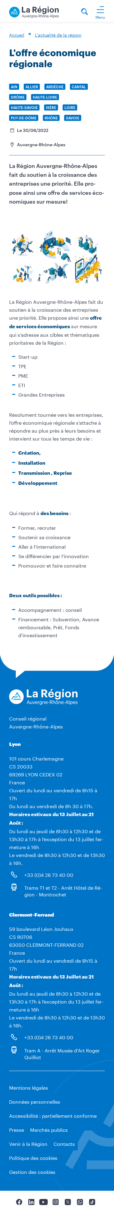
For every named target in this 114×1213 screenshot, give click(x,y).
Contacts (64, 1143)
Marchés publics (49, 1129)
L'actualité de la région (58, 34)
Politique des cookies (33, 1157)
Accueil (16, 34)
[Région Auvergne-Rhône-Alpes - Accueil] (34, 11)
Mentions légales (28, 1087)
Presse (16, 1129)
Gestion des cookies (32, 1171)
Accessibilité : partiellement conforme (53, 1115)
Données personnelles (34, 1101)
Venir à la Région (28, 1143)
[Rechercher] (84, 12)
